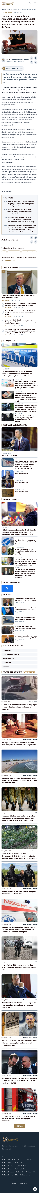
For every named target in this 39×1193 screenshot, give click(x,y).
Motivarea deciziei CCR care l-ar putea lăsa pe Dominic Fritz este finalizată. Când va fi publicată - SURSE (19, 1080)
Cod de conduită (6, 1149)
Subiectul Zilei (20, 1172)
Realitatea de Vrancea (8, 1172)
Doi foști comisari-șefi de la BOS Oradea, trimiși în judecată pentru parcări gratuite (19, 211)
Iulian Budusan (32, 702)
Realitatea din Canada (21, 1169)
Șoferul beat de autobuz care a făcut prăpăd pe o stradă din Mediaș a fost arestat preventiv (21, 203)
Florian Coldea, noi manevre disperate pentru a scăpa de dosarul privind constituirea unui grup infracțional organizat (25, 573)
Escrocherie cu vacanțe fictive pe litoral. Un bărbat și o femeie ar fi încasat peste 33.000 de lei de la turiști (21, 219)
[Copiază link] (31, 58)
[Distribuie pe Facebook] (35, 58)
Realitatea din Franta (7, 1169)
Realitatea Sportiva (17, 1160)
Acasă (4, 9)
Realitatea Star (29, 1160)
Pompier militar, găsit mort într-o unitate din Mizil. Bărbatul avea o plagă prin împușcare (18, 1118)
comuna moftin (14, 252)
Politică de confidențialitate (28, 1146)
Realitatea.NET (6, 1160)
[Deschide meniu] (35, 3)
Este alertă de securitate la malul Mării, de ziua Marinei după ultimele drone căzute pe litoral (20, 313)
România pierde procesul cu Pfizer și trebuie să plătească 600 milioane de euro (25, 542)
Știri (9, 9)
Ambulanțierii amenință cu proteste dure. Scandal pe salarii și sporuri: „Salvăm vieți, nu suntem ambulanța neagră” (19, 929)
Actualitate (15, 9)
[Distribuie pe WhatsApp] (31, 62)
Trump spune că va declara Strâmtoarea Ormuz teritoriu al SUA (18, 296)
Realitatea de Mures (7, 1175)
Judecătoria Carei (29, 252)
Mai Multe (19, 1126)
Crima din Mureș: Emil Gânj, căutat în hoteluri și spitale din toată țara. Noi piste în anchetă (26, 552)
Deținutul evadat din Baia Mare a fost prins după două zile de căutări (19, 893)
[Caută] (30, 3)
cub (4, 252)
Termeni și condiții (13, 1146)
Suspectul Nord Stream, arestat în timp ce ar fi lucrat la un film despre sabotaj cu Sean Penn (19, 967)
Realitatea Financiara (7, 1166)
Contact (4, 1146)
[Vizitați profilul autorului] (3, 60)
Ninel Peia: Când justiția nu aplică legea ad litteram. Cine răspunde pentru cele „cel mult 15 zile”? (19, 1005)
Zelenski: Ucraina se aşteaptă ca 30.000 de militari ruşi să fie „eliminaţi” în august (20, 305)
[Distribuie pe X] (35, 62)
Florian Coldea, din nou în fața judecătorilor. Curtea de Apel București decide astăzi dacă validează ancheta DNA (26, 562)
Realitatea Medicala (21, 1166)
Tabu (16, 1175)
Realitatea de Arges (25, 1175)
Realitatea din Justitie (21, 59)
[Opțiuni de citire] (35, 1189)
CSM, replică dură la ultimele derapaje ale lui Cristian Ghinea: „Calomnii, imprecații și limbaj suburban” (19, 1043)
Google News (9, 260)
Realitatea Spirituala (7, 1163)
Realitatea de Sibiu (31, 1172)
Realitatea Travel (19, 1163)
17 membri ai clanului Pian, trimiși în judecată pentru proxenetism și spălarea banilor (24, 418)
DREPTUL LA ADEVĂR (9, 455)
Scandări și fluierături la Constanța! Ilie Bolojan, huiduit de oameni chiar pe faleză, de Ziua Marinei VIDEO (20, 322)
